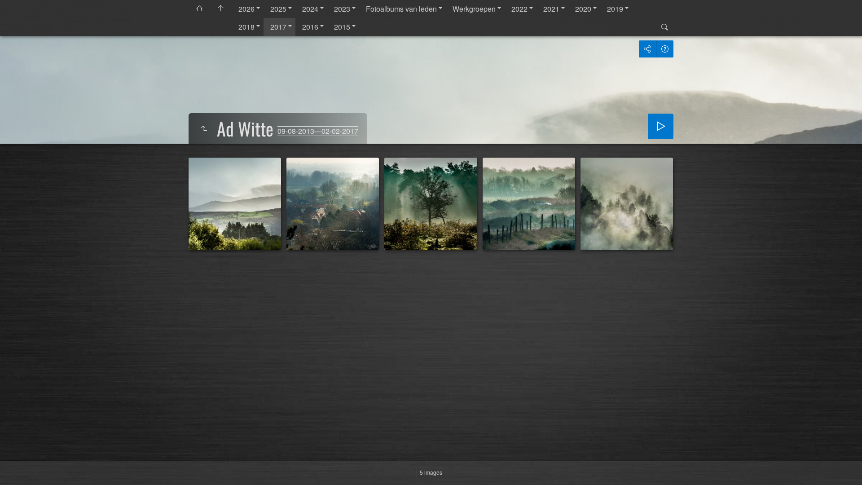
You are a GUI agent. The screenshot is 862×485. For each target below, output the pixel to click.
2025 (278, 9)
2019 (615, 9)
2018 (246, 27)
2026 (246, 9)
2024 (310, 9)
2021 (551, 9)
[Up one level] (203, 128)
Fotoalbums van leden (401, 9)
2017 (278, 27)
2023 (342, 9)
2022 (519, 9)
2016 (310, 27)
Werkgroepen (474, 9)
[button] (18, 467)
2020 (583, 9)
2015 (342, 27)
